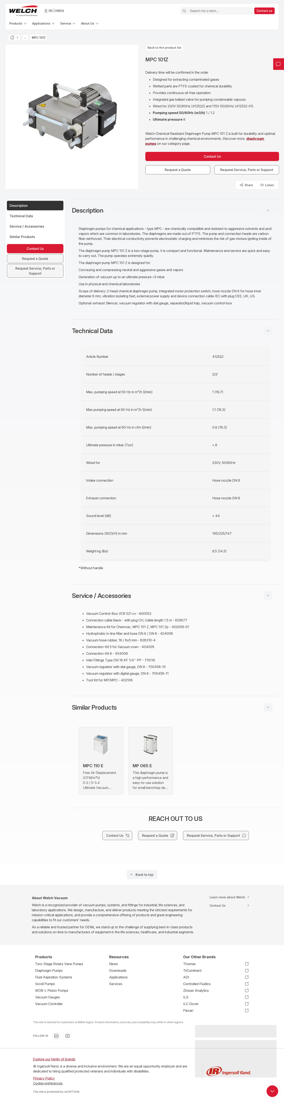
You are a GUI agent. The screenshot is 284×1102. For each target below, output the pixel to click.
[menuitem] (18, 23)
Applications (118, 977)
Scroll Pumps (45, 984)
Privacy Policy (44, 1078)
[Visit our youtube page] (68, 1036)
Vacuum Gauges (47, 997)
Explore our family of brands (54, 1059)
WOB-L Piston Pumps (51, 990)
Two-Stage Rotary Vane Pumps (59, 964)
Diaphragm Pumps (49, 970)
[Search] (184, 11)
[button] (175, 210)
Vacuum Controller (49, 1004)
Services (115, 984)
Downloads (117, 970)
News (113, 964)
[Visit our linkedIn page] (56, 1036)
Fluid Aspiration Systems (53, 977)
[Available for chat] (272, 1091)
